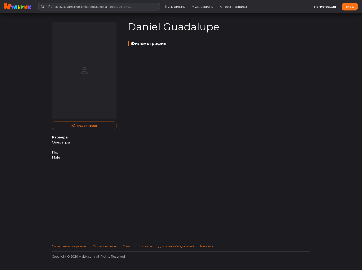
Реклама (206, 246)
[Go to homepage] (17, 6)
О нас (127, 246)
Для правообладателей (176, 246)
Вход (350, 7)
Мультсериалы (202, 7)
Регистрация (325, 7)
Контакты (145, 246)
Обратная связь (104, 246)
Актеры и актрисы (233, 7)
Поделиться (87, 126)
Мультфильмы (175, 7)
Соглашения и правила (69, 246)
